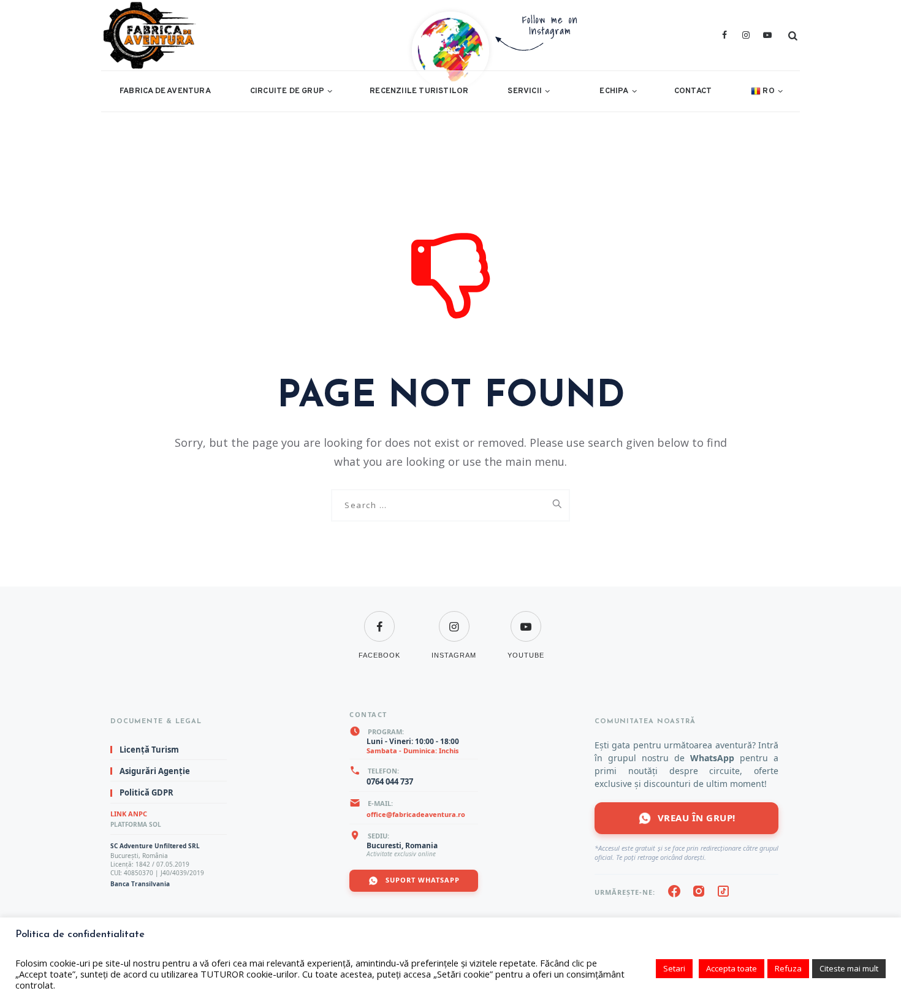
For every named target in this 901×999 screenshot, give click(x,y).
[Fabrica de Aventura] (287, 35)
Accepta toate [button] (731, 968)
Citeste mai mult (848, 968)
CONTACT (693, 91)
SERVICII (525, 91)
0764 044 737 (390, 781)
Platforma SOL (135, 824)
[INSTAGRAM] (453, 618)
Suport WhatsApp (421, 879)
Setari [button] (674, 968)
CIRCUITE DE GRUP (287, 91)
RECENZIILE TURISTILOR (419, 91)
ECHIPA (613, 91)
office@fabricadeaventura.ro (416, 814)
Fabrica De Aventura (165, 91)
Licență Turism (149, 749)
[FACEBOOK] (379, 618)
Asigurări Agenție (155, 771)
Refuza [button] (788, 968)
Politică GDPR (146, 793)
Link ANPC (128, 813)
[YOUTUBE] (526, 618)
